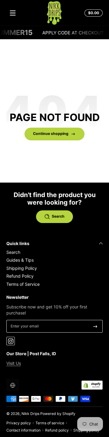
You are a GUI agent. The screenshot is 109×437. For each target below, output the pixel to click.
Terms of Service (23, 284)
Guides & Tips (20, 260)
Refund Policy (20, 276)
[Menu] (12, 13)
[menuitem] (54, 252)
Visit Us (13, 363)
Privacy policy (18, 423)
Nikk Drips (30, 413)
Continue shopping (50, 133)
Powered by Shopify (57, 413)
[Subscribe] (95, 326)
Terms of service (49, 423)
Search (13, 252)
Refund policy (57, 430)
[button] (92, 13)
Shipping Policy (21, 268)
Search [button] (58, 216)
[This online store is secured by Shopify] (92, 385)
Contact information (23, 430)
